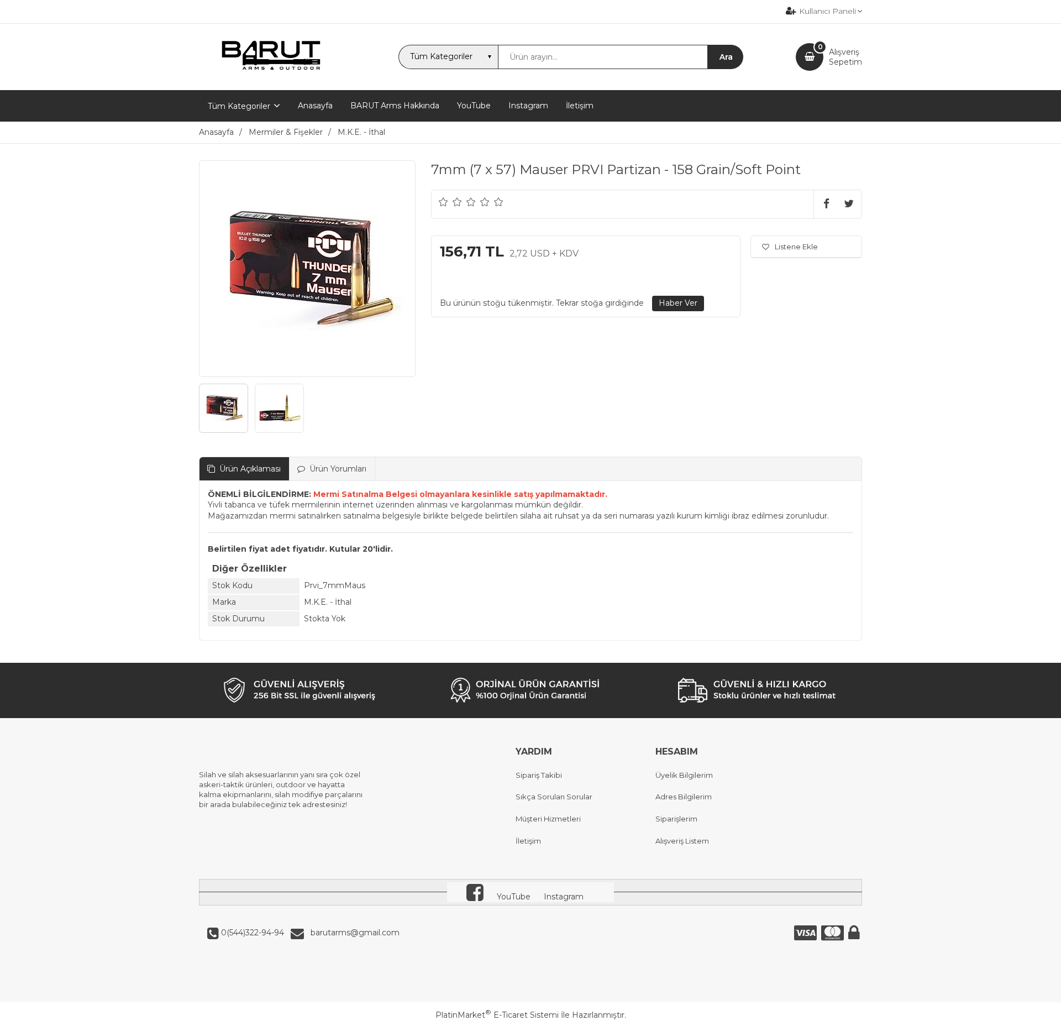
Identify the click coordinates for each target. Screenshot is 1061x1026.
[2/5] (450, 201)
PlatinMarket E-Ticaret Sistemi (497, 1015)
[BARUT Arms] (272, 80)
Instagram (564, 897)
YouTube (513, 897)
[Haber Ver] (678, 303)
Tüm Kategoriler (239, 106)
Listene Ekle (796, 246)
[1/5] (443, 201)
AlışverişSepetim (845, 57)
